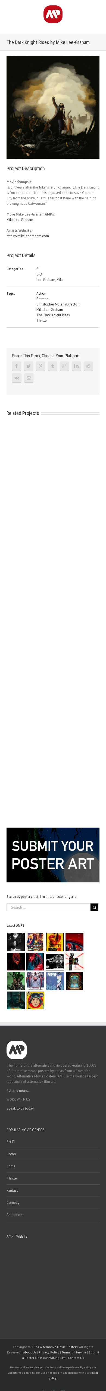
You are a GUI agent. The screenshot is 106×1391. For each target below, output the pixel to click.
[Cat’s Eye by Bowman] (74, 981)
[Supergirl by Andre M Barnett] (16, 961)
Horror (11, 1154)
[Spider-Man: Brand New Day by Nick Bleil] (35, 981)
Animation (14, 1214)
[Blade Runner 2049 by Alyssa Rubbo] (16, 1000)
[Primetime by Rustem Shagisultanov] (55, 981)
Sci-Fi (11, 1142)
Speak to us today (20, 1108)
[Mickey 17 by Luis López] (35, 1000)
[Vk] (16, 377)
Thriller (42, 320)
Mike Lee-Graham (20, 219)
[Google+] (64, 366)
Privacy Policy (49, 1352)
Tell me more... (18, 1090)
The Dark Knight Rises (53, 315)
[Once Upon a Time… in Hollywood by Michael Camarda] (35, 942)
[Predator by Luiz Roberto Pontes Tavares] (16, 981)
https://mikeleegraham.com (28, 236)
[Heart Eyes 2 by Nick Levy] (35, 961)
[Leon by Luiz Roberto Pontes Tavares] (74, 961)
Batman (42, 299)
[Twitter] (28, 366)
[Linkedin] (76, 366)
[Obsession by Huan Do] (74, 942)
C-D (39, 274)
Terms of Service (74, 1352)
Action (41, 293)
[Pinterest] (40, 366)
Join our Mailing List (51, 1358)
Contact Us (76, 1358)
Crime (11, 1166)
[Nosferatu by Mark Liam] (16, 942)
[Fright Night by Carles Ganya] (55, 961)
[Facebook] (16, 366)
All (38, 269)
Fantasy (12, 1190)
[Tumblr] (52, 366)
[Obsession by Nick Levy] (55, 942)
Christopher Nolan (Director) (58, 304)
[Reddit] (88, 366)
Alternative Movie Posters (59, 1347)
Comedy (13, 1202)
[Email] (28, 377)
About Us (29, 1352)
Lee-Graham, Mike (50, 279)
